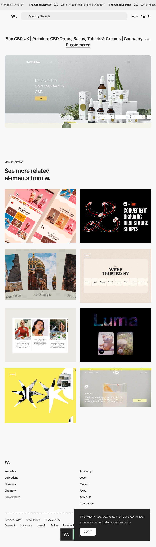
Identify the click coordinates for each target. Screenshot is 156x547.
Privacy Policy (52, 519)
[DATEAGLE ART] (40, 395)
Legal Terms (33, 519)
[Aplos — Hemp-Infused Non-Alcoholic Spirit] (115, 387)
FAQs (83, 490)
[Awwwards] (14, 16)
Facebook (69, 525)
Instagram (26, 525)
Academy (86, 471)
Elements (10, 484)
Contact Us (87, 503)
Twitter (55, 525)
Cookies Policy (13, 519)
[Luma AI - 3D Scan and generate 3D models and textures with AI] (115, 335)
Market (84, 484)
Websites (10, 471)
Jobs (83, 477)
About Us (85, 497)
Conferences (12, 497)
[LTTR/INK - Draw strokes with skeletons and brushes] (115, 216)
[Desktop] (40, 216)
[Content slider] (40, 335)
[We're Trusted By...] (115, 276)
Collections (11, 477)
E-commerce (78, 45)
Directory (10, 490)
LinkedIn (41, 525)
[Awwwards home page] (66, 534)
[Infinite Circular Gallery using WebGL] (40, 274)
